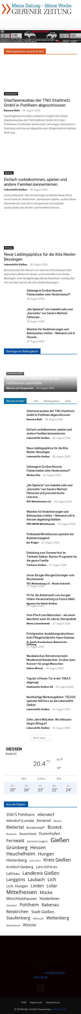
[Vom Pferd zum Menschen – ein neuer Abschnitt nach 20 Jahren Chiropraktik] (14, 620)
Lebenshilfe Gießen (15, 189)
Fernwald (15, 841)
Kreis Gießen (57, 860)
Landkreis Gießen (40, 873)
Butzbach (11, 834)
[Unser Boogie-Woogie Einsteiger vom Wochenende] (14, 580)
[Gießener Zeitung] (37, 9)
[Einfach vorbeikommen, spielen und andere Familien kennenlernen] (40, 157)
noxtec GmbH (58, 1009)
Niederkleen (50, 898)
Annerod (44, 820)
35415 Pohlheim (20, 814)
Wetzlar (30, 925)
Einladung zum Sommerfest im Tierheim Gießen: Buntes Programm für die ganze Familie (52, 556)
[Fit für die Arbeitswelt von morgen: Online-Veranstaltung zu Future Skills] (14, 600)
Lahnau (13, 873)
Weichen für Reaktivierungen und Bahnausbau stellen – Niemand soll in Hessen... (51, 333)
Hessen (38, 847)
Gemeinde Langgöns (37, 841)
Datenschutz (53, 1002)
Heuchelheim (20, 854)
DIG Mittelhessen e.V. (39, 501)
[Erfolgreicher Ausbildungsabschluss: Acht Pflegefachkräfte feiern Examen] (14, 638)
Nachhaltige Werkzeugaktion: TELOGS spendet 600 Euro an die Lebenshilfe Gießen (51, 700)
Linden (37, 886)
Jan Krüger (33, 542)
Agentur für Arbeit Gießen (42, 603)
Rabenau (50, 905)
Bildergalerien (51, 401)
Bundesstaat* (36, 827)
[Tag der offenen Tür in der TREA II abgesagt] (14, 683)
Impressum (36, 1002)
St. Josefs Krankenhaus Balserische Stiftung (47, 643)
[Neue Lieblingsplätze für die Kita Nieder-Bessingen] (40, 232)
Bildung (8, 172)
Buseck (55, 827)
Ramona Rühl (12, 110)
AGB (23, 1002)
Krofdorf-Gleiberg (19, 867)
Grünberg (17, 847)
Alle (36, 401)
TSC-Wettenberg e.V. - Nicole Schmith (48, 583)
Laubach (36, 879)
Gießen (60, 840)
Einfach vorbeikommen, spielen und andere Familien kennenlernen (35, 182)
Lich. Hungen (17, 886)
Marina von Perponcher (20, 388)
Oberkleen (11, 905)
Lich (52, 879)
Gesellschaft (11, 93)
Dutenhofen (49, 834)
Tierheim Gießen (36, 565)
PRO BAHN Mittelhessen (41, 524)
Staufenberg (18, 918)
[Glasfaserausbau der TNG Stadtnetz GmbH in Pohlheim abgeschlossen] (40, 77)
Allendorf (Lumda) (20, 820)
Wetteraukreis (13, 925)
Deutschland (27, 834)
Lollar (52, 886)
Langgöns (15, 880)
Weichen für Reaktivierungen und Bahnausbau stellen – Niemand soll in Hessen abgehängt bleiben (51, 515)
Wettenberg (57, 918)
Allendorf (46, 814)
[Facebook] (40, 988)
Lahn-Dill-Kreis (46, 867)
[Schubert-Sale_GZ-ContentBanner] (40, 36)
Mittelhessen (21, 892)
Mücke (46, 892)
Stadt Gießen (42, 912)
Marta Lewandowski (38, 623)
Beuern (57, 820)
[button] (6, 23)
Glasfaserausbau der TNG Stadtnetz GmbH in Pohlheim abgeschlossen (37, 103)
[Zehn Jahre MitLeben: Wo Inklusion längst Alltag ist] (14, 724)
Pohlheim (29, 905)
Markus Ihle (33, 475)
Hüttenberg (16, 860)
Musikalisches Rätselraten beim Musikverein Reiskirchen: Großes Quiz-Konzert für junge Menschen (51, 659)
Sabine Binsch (35, 668)
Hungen (46, 854)
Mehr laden (39, 737)
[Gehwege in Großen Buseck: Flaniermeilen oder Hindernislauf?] (14, 295)
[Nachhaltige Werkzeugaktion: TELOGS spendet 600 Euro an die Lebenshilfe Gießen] (14, 702)
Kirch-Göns (35, 860)
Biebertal (15, 827)
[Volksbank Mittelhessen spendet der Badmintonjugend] (14, 539)
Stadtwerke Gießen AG (40, 686)
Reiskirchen (17, 911)
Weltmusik (38, 918)
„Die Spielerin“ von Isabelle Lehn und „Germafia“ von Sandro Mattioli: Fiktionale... (50, 313)
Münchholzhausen (21, 898)
